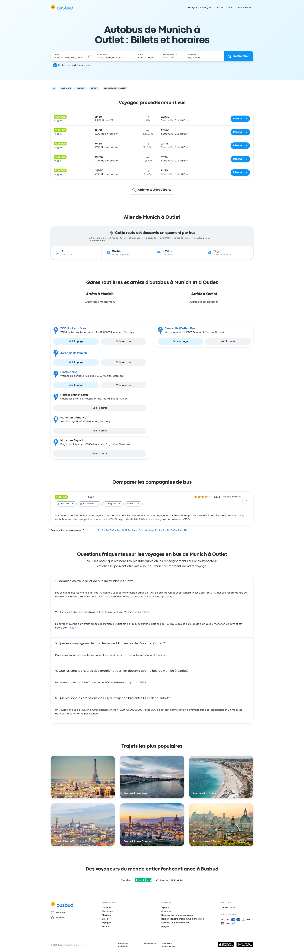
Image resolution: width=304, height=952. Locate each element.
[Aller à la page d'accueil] (62, 7)
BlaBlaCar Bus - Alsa (177, 530)
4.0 (97, 504)
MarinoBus (160, 530)
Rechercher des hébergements (74, 65)
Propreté (112, 504)
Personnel (64, 504)
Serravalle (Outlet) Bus (180, 328)
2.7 (139, 504)
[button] (89, 56)
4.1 (73, 504)
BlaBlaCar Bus (113, 530)
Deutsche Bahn (136, 530)
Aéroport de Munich (73, 353)
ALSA (124, 530)
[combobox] (68, 56)
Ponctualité (88, 504)
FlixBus (90, 497)
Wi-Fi (132, 504)
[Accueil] (54, 88)
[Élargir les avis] (246, 501)
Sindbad (149, 530)
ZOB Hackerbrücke (73, 328)
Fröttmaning (68, 372)
